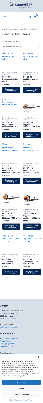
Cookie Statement (16, 400)
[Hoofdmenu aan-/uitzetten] (4, 16)
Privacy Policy (27, 400)
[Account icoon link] (30, 17)
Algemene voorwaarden (9, 338)
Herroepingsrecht (7, 344)
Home (4, 29)
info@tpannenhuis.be (8, 327)
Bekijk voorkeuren (21, 395)
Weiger (21, 388)
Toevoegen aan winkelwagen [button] (11, 90)
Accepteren (21, 382)
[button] (39, 357)
